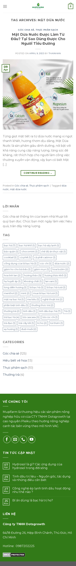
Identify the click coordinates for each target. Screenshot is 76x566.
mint (25, 293)
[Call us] (23, 439)
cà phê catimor (44, 257)
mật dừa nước (18, 189)
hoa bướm (60, 269)
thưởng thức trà (42, 305)
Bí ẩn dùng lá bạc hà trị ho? (32, 500)
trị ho (42, 323)
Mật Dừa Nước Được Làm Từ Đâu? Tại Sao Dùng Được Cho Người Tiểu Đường (38, 39)
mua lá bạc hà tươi (45, 293)
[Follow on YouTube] (31, 439)
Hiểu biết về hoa (15, 360)
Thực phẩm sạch (47, 30)
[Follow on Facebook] (7, 439)
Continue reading (38, 173)
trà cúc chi (50, 317)
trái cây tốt (26, 323)
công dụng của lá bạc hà (20, 263)
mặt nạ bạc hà (14, 299)
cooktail (10, 257)
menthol (10, 293)
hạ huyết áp (12, 281)
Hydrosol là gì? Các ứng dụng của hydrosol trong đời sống (37, 466)
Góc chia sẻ (26, 30)
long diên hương (15, 287)
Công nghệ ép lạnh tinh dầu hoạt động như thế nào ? (41, 490)
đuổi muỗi (28, 329)
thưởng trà (12, 311)
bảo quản (11, 251)
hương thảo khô (55, 275)
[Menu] (5, 6)
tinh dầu (29, 311)
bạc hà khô (27, 245)
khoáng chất (33, 281)
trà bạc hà (11, 317)
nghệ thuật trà (52, 299)
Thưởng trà (11, 374)
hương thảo (32, 275)
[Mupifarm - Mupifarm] (38, 6)
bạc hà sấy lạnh (48, 245)
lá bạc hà (36, 287)
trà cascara (31, 317)
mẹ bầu (33, 299)
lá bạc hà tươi (56, 287)
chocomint (29, 251)
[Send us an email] (15, 439)
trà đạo (9, 323)
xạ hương (11, 329)
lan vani (51, 281)
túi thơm (56, 323)
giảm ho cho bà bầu (17, 269)
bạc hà (9, 245)
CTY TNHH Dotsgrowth (48, 416)
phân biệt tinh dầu (16, 305)
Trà (67, 311)
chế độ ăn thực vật (53, 251)
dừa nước (62, 263)
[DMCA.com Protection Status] (14, 554)
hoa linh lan (12, 275)
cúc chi (45, 263)
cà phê (25, 257)
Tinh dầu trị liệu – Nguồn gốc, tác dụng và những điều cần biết (41, 478)
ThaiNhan (55, 53)
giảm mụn (41, 269)
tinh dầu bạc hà (50, 311)
